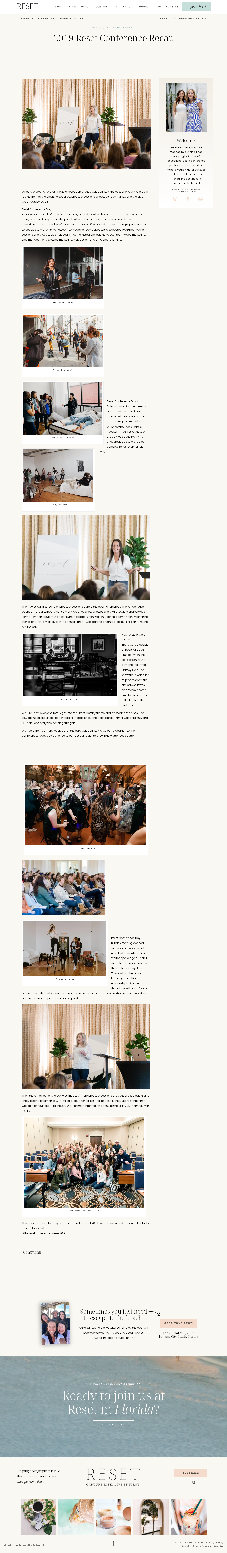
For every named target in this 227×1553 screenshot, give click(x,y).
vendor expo (135, 607)
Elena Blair (130, 436)
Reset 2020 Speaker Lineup (182, 18)
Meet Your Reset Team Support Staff (53, 18)
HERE (28, 1111)
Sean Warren (95, 617)
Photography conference (113, 28)
